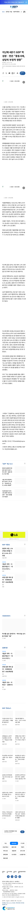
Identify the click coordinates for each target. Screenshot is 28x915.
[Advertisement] (14, 173)
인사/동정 (14, 854)
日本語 (12, 900)
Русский (19, 900)
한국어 (3, 900)
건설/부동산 (5, 847)
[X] (6, 73)
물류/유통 (14, 847)
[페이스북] (3, 73)
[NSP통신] (14, 7)
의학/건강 (5, 851)
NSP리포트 (16, 12)
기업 (5, 843)
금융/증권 (14, 843)
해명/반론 (5, 858)
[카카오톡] (9, 73)
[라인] (12, 73)
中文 (15, 900)
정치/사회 (22, 851)
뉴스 (3, 12)
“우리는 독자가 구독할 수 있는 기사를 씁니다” (14, 2)
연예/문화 (5, 854)
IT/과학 (22, 843)
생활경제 (14, 851)
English (8, 900)
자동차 (22, 847)
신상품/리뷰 (22, 854)
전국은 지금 (9, 12)
